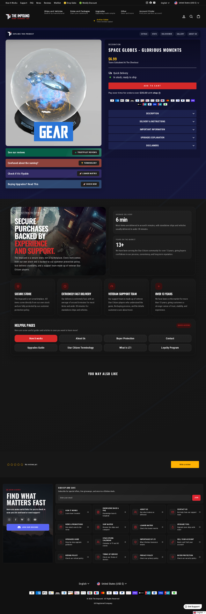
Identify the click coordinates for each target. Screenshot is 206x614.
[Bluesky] (22, 519)
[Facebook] (15, 519)
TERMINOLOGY (90, 163)
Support (23, 3)
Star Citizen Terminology (81, 347)
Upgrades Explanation (152, 137)
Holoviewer (167, 34)
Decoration (114, 44)
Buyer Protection (125, 338)
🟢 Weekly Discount (88, 3)
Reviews (47, 3)
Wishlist (57, 3)
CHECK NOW (91, 184)
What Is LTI (125, 347)
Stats (154, 34)
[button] (199, 612)
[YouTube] (35, 519)
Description (152, 113)
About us (193, 34)
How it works (36, 338)
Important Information (152, 129)
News (38, 3)
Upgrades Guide (35, 347)
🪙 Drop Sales (70, 3)
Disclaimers (152, 145)
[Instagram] (9, 519)
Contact (170, 338)
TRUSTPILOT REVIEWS (87, 152)
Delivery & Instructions (152, 121)
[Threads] (28, 519)
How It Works (11, 3)
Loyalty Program (170, 347)
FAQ (31, 3)
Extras (144, 34)
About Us (80, 338)
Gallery (180, 34)
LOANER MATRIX (89, 173)
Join (196, 498)
